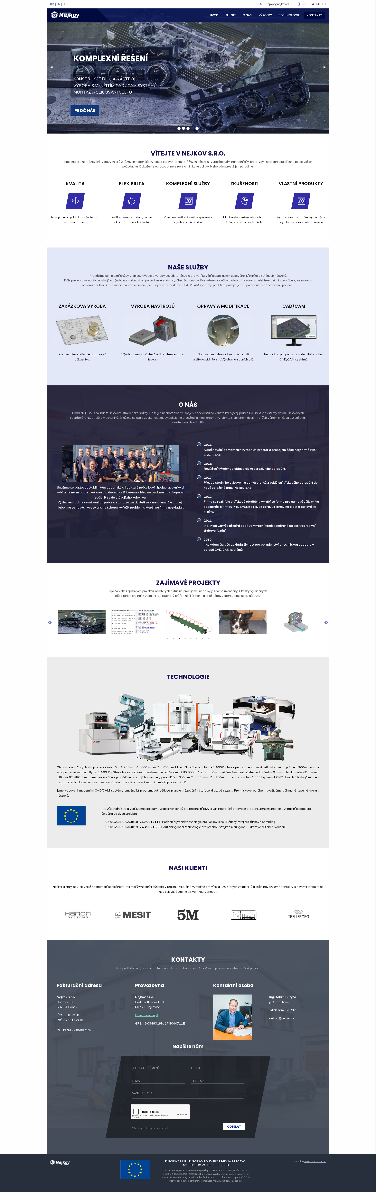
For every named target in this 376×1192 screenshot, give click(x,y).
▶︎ (326, 67)
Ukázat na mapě (146, 1015)
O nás (247, 15)
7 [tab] (203, 638)
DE (64, 4)
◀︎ (53, 67)
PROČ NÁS (84, 110)
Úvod (214, 15)
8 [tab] (209, 638)
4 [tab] (185, 638)
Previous (50, 623)
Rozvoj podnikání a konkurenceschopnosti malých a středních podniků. (205, 1180)
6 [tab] (197, 638)
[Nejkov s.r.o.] (65, 14)
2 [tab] (173, 638)
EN (58, 4)
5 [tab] (191, 638)
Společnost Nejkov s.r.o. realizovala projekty (205, 1170)
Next (326, 623)
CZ (52, 4)
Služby (230, 15)
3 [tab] (179, 638)
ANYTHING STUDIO (315, 1161)
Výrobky (265, 15)
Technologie (289, 15)
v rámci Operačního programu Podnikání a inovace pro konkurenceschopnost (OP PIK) (206, 1177)
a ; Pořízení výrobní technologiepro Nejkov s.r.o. (206, 1174)
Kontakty (314, 15)
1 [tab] (167, 638)
